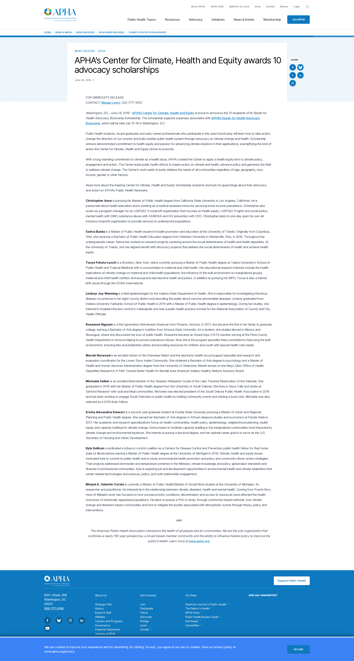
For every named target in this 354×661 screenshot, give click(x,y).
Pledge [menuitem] (144, 621)
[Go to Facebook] (292, 67)
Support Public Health (291, 580)
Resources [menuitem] (172, 19)
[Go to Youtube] (47, 628)
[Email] (292, 83)
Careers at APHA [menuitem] (105, 633)
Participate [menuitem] (146, 608)
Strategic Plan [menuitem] (103, 604)
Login (297, 6)
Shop (258, 6)
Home (47, 32)
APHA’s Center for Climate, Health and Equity (163, 113)
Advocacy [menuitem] (195, 19)
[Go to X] (292, 75)
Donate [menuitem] (144, 629)
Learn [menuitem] (143, 625)
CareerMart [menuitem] (192, 625)
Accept (298, 649)
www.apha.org (199, 541)
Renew (284, 6)
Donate (270, 6)
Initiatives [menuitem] (218, 19)
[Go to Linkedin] (300, 75)
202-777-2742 (54, 608)
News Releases (85, 32)
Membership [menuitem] (272, 19)
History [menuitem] (99, 608)
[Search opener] (307, 6)
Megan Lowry (110, 102)
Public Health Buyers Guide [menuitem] (201, 616)
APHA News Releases (111, 32)
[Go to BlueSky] (300, 67)
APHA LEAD (217, 6)
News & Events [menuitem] (244, 19)
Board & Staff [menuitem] (103, 612)
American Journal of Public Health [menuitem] (205, 604)
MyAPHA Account (239, 6)
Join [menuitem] (142, 604)
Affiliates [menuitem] (100, 616)
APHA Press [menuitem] (192, 612)
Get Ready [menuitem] (191, 621)
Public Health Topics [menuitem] (142, 19)
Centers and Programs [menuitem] (108, 621)
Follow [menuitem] (144, 612)
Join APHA (298, 19)
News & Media (63, 32)
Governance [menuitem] (102, 625)
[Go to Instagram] (70, 620)
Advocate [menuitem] (146, 616)
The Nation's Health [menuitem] (197, 608)
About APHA (198, 6)
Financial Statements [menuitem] (107, 629)
